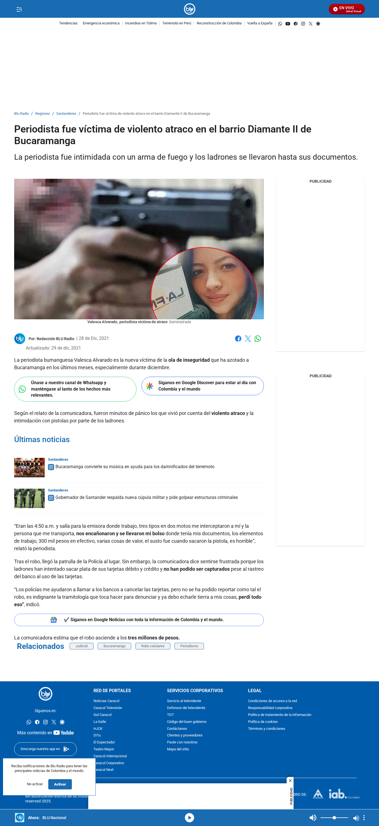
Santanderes (66, 114)
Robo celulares (153, 646)
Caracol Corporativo (109, 763)
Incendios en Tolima (141, 23)
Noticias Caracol (106, 701)
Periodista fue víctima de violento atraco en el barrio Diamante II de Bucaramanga (146, 114)
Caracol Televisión (108, 708)
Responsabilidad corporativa (270, 708)
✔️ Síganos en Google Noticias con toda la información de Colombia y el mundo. (144, 619)
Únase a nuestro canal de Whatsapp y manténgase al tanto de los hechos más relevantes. (70, 389)
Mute (313, 817)
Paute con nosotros (182, 743)
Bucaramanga (114, 646)
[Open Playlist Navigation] (364, 817)
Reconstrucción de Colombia (219, 23)
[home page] (189, 9)
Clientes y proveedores (185, 736)
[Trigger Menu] (19, 9)
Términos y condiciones (266, 729)
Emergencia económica (101, 23)
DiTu (97, 736)
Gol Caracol (103, 715)
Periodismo (189, 646)
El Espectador (104, 743)
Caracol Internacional (110, 756)
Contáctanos (177, 729)
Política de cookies (263, 722)
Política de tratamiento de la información (279, 715)
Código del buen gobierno (186, 722)
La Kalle (100, 722)
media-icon (189, 817)
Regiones (42, 114)
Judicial (81, 646)
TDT (170, 715)
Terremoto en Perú (176, 23)
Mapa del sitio (178, 749)
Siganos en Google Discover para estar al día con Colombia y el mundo (207, 386)
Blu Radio (21, 114)
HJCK (98, 729)
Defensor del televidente (186, 708)
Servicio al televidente (184, 701)
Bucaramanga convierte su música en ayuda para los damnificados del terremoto (134, 466)
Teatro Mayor (104, 749)
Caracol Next (103, 770)
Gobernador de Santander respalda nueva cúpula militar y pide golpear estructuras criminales (146, 497)
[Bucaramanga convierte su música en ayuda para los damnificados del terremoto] (29, 467)
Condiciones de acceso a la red (272, 701)
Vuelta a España (259, 23)
